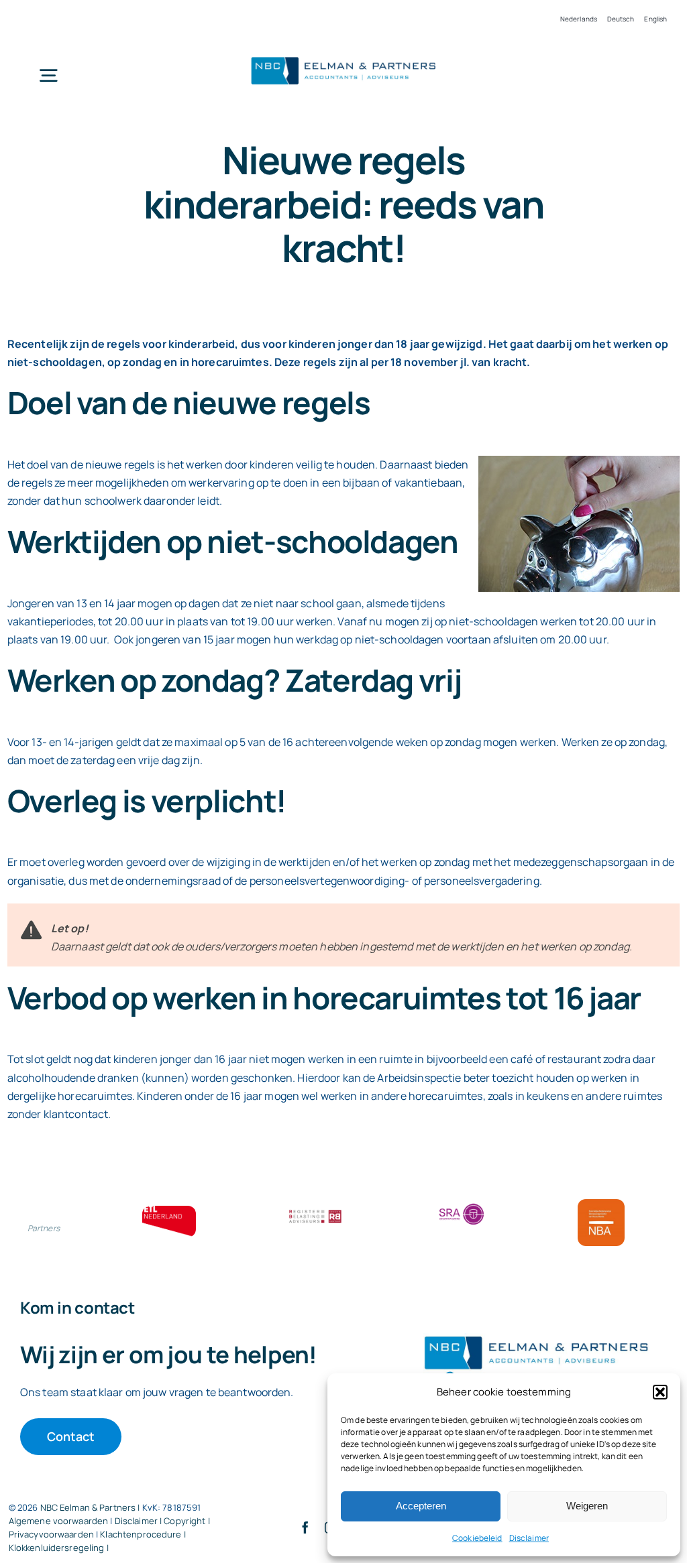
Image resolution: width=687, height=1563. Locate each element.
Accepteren (421, 1505)
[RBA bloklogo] (315, 1211)
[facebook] (305, 1527)
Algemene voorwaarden (59, 1521)
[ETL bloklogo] (169, 1211)
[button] (660, 1392)
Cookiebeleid (477, 1538)
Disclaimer (529, 1538)
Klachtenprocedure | (142, 1534)
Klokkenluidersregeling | (59, 1548)
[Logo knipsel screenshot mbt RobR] (343, 57)
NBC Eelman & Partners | (91, 1507)
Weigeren (587, 1505)
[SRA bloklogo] (461, 1204)
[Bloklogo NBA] (601, 1204)
